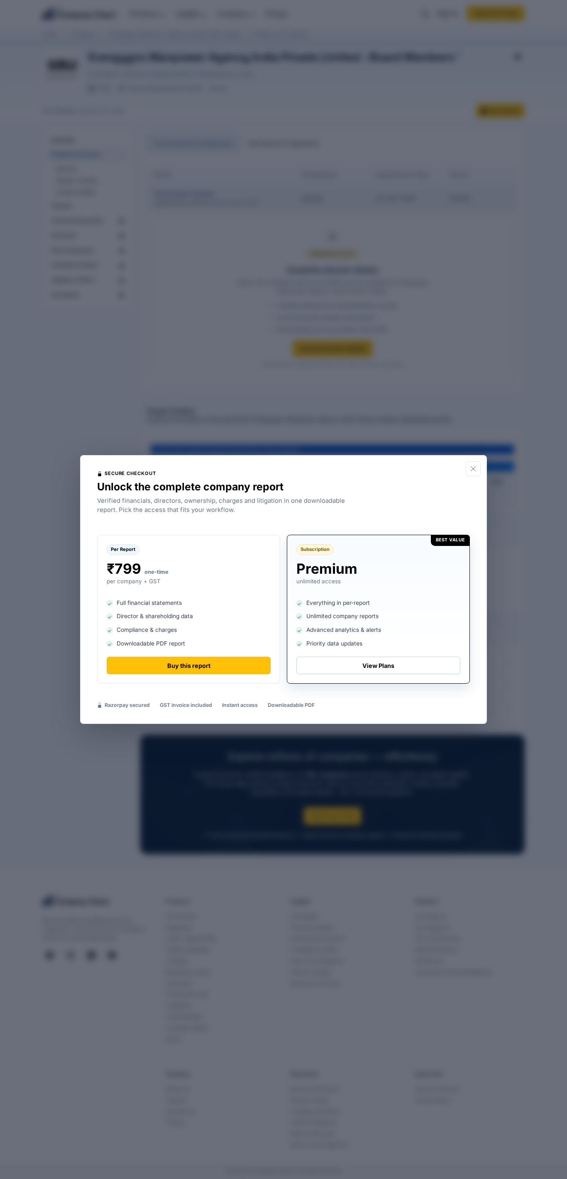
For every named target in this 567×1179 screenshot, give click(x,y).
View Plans (378, 665)
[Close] (473, 468)
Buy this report (188, 665)
